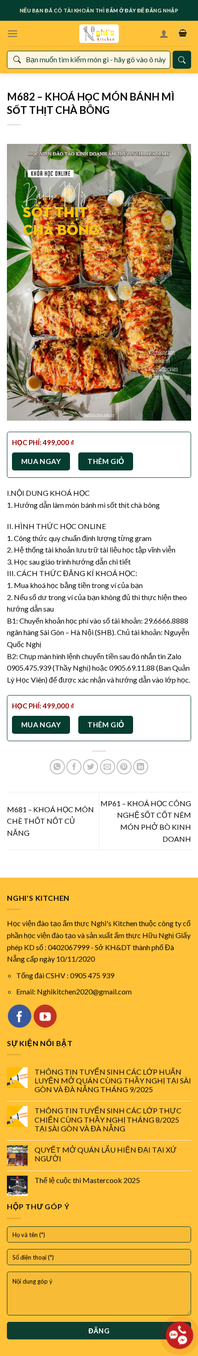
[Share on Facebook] (74, 766)
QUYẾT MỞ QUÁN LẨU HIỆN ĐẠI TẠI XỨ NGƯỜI (106, 1154)
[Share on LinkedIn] (140, 766)
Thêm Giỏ (105, 461)
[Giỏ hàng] (182, 33)
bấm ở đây (121, 10)
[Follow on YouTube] (45, 1016)
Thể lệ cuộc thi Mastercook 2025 (87, 1180)
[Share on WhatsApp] (57, 766)
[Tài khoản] (164, 34)
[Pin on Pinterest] (124, 766)
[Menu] (12, 33)
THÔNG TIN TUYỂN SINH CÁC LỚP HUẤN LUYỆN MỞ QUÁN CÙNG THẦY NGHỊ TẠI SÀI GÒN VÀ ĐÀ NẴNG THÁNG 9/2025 (113, 1080)
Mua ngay (41, 461)
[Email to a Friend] (107, 766)
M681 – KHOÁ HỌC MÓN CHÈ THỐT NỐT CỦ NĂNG (50, 821)
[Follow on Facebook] (19, 1016)
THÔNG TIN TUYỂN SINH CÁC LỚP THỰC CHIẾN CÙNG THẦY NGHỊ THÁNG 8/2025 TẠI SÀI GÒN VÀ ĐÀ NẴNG (108, 1119)
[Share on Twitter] (90, 766)
